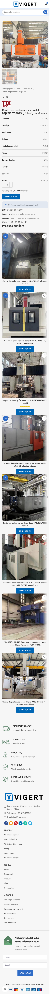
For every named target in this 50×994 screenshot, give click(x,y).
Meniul (7, 865)
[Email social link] (11, 823)
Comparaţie (8, 918)
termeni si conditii (11, 904)
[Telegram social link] (30, 823)
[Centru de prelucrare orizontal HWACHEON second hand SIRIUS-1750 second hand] (25, 557)
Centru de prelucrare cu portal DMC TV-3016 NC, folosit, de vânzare (25, 342)
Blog (6, 883)
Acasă (6, 869)
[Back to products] (6, 97)
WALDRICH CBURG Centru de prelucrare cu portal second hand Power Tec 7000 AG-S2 (25, 643)
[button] (2, 497)
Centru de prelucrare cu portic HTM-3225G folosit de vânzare (25, 282)
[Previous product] (3, 97)
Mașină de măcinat (11, 834)
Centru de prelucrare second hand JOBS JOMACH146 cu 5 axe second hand (25, 703)
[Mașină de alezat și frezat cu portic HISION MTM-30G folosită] (25, 375)
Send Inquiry (11, 196)
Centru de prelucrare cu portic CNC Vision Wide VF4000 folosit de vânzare (25, 464)
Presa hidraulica (10, 839)
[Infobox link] (25, 729)
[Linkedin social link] (21, 823)
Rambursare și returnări (13, 909)
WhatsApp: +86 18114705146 (19, 813)
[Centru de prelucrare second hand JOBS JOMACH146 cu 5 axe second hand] (25, 676)
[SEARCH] (45, 12)
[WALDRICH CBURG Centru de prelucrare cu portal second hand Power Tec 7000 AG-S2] (25, 617)
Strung (6, 848)
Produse (8, 830)
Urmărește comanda (12, 899)
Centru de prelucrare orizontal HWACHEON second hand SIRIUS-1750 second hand (25, 584)
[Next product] (10, 97)
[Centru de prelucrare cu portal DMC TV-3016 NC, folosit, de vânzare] (25, 315)
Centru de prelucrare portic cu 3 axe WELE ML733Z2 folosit (25, 524)
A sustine (8, 895)
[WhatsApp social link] (25, 823)
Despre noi (8, 874)
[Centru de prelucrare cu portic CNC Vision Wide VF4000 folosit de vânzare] (25, 438)
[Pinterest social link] (16, 823)
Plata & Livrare (9, 913)
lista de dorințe (10, 922)
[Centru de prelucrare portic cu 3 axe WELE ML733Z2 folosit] (25, 497)
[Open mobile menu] (3, 4)
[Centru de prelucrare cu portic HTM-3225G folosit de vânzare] (25, 256)
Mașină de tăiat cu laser (13, 844)
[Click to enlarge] (5, 989)
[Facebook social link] (6, 823)
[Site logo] (25, 3)
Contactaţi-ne (9, 888)
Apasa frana (9, 853)
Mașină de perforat (11, 857)
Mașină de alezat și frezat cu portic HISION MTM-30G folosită (25, 401)
